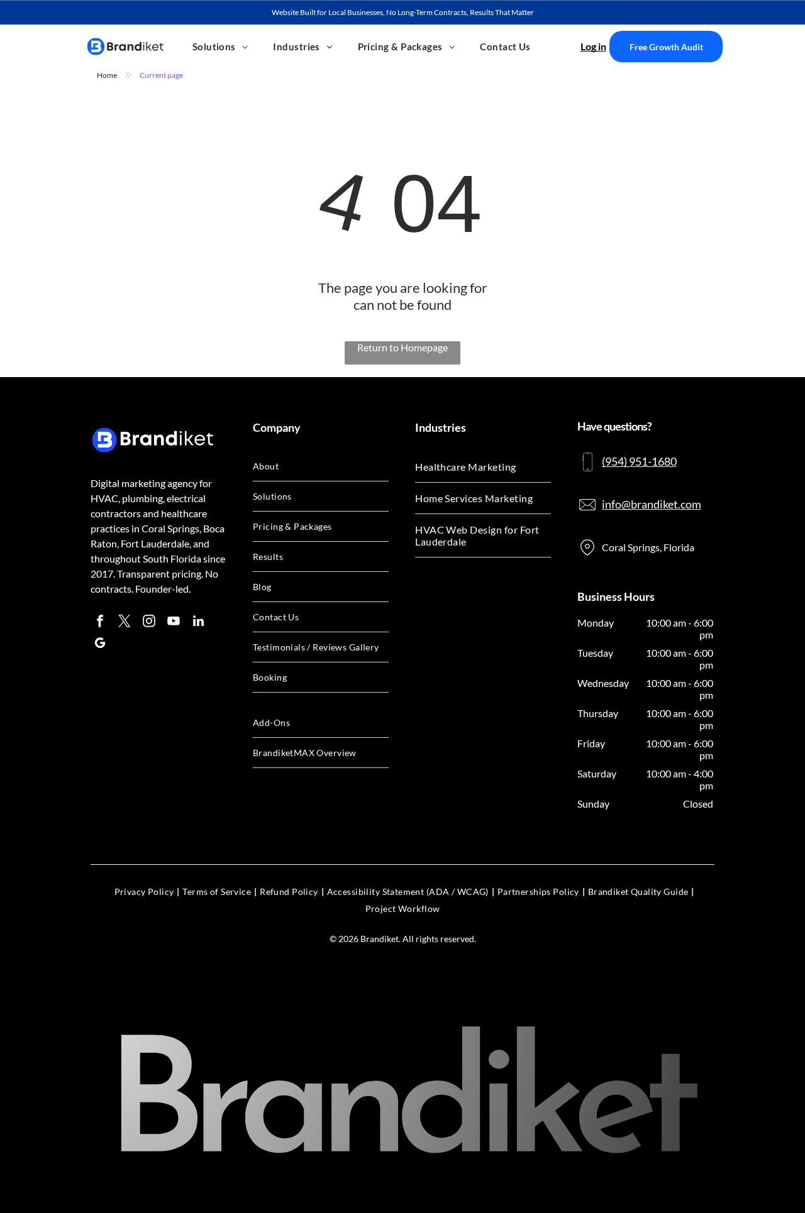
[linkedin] (198, 623)
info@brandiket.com (651, 504)
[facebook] (100, 623)
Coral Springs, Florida (648, 547)
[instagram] (149, 623)
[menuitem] (220, 46)
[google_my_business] (100, 645)
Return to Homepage (402, 347)
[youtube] (173, 623)
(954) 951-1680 (639, 461)
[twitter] (124, 623)
